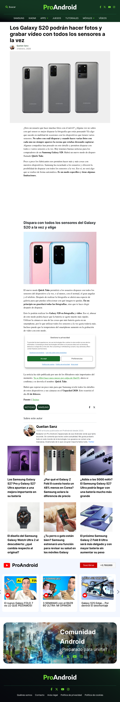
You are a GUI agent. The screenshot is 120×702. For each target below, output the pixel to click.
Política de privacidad (63, 364)
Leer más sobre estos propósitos (56, 352)
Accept (44, 358)
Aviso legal (74, 364)
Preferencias (76, 358)
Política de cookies (48, 364)
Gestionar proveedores (37, 352)
